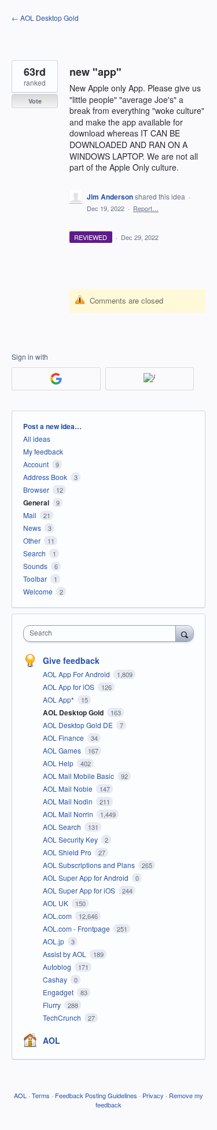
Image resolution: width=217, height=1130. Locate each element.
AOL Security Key (71, 839)
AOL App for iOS (69, 687)
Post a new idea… (52, 426)
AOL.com (58, 916)
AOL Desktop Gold (74, 712)
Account (36, 464)
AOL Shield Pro (68, 852)
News (32, 528)
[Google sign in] (56, 378)
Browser (36, 489)
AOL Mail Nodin (68, 801)
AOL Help (59, 763)
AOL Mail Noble (68, 788)
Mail (29, 515)
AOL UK (56, 903)
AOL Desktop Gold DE (79, 725)
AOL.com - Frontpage (77, 928)
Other (32, 540)
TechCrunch (63, 1017)
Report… (146, 208)
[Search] (184, 633)
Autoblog (58, 967)
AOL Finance (64, 738)
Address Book (45, 477)
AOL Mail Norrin (69, 814)
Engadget (59, 992)
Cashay (56, 979)
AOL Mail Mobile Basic (79, 776)
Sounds (35, 566)
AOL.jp (54, 941)
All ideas (36, 439)
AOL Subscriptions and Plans (90, 865)
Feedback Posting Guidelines (96, 1095)
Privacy (153, 1095)
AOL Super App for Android (86, 877)
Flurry (52, 1005)
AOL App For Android (77, 674)
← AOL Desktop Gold (45, 18)
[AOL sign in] (149, 378)
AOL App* (59, 699)
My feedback (43, 451)
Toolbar (35, 579)
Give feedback (71, 660)
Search (34, 553)
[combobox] (102, 633)
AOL (51, 1040)
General (36, 502)
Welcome (38, 591)
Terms (41, 1095)
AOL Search (63, 827)
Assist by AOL (65, 954)
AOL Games (63, 750)
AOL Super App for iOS (80, 890)
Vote (35, 101)
